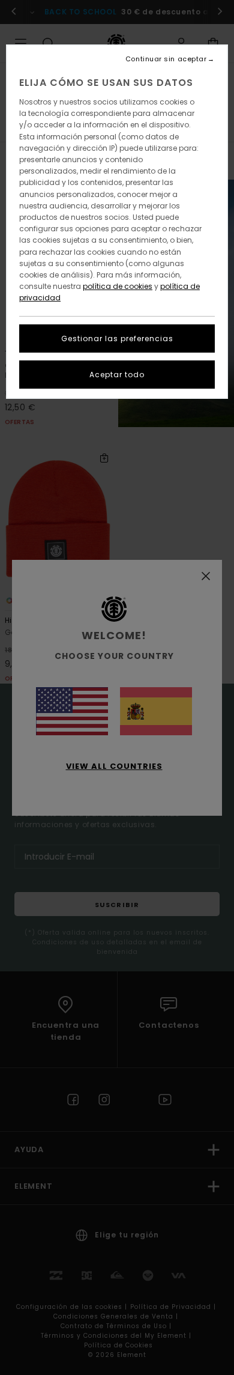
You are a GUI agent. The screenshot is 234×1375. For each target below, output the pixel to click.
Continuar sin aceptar (166, 59)
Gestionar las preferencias (117, 338)
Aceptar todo (117, 374)
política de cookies (117, 286)
